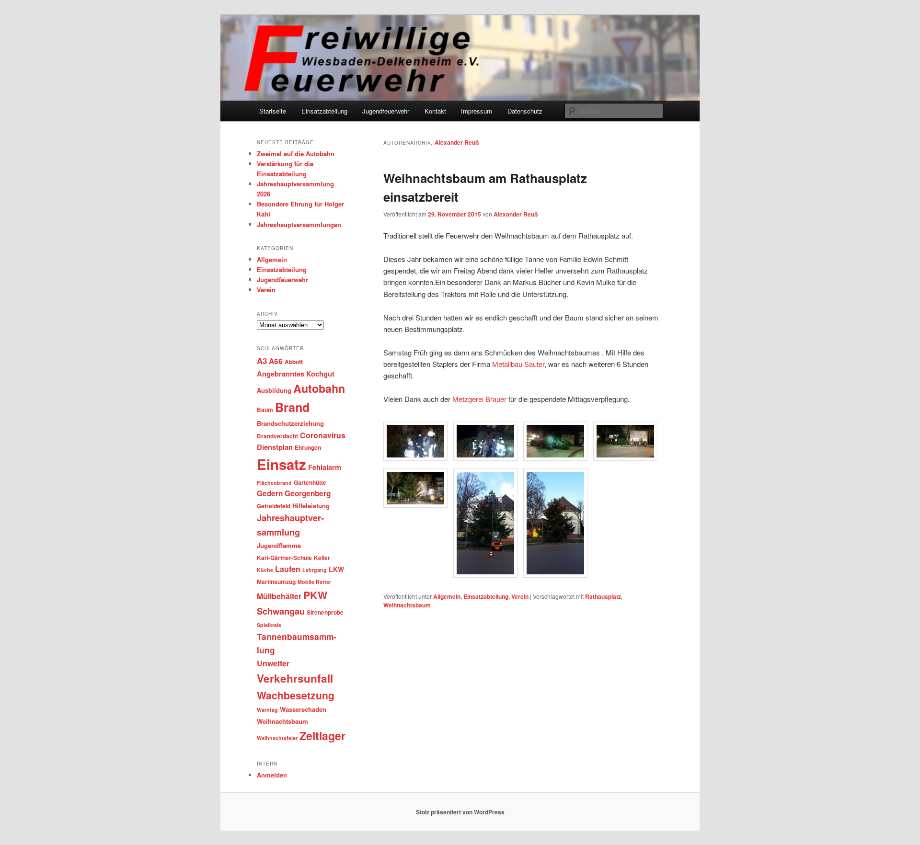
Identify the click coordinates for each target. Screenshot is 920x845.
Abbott (294, 361)
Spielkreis (269, 624)
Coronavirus (322, 435)
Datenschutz (524, 110)
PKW (315, 595)
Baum (265, 409)
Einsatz (281, 464)
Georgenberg (308, 493)
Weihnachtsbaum (407, 605)
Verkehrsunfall (295, 678)
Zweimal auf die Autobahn (295, 153)
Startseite (272, 110)
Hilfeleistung (311, 505)
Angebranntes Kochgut (295, 373)
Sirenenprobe (325, 612)
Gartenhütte (310, 482)
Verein (520, 596)
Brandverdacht (277, 436)
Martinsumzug (276, 581)
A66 (276, 361)
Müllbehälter (279, 596)
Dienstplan (275, 447)
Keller (322, 557)
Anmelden (272, 774)
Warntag (267, 709)
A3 (262, 360)
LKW (336, 569)
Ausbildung (274, 390)
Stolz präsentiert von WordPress (460, 812)
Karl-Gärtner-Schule (284, 557)
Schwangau (281, 611)
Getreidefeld (273, 506)
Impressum (476, 110)
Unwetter (273, 663)
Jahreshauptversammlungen (299, 224)
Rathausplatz (603, 596)
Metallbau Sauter (518, 364)
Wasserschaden (303, 709)
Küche (265, 569)
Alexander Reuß (457, 142)
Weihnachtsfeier (277, 738)
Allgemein (446, 596)
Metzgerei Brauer (479, 399)
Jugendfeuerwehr (385, 110)
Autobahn (319, 388)
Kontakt (435, 110)
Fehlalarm (324, 467)
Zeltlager (322, 735)
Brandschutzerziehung (290, 423)
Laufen (287, 568)
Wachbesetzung (295, 695)
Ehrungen (308, 447)
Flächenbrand (274, 482)
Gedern (270, 493)
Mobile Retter (314, 581)
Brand (292, 407)
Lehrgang (314, 569)
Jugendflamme (279, 545)
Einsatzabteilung (324, 110)
